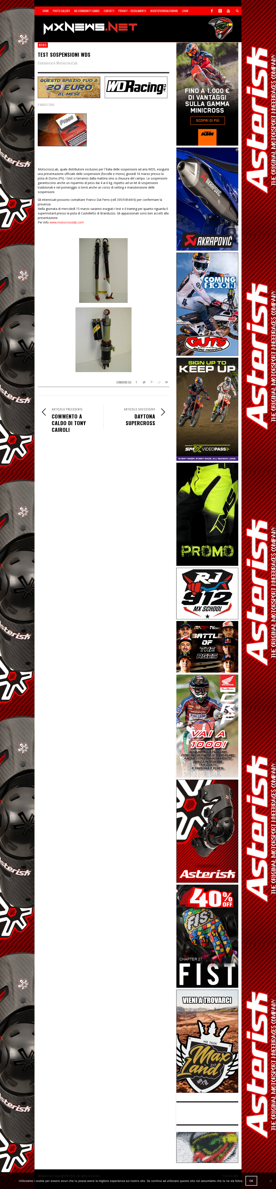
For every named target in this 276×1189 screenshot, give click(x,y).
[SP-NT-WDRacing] (136, 87)
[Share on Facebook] (136, 382)
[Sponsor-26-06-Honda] (207, 726)
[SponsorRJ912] (207, 593)
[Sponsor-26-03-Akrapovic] (207, 199)
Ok (251, 1181)
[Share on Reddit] (159, 382)
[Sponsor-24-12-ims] (207, 514)
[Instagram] (220, 10)
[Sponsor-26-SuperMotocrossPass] (207, 409)
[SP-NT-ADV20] (69, 87)
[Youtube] (228, 10)
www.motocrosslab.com (67, 222)
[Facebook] (212, 10)
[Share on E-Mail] (166, 382)
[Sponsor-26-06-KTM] (207, 94)
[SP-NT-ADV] (207, 1147)
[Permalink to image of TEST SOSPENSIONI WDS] (62, 129)
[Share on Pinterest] (151, 382)
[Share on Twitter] (144, 382)
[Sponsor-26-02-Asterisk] (207, 831)
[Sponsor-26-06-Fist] (207, 936)
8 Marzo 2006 (46, 104)
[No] (270, 1181)
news (43, 44)
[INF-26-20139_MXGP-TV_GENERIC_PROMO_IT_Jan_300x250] (207, 647)
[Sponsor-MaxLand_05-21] (207, 1041)
